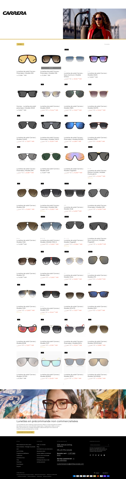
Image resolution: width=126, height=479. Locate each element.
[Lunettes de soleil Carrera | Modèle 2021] (99, 294)
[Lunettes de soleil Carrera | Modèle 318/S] (75, 94)
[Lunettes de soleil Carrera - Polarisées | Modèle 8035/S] (75, 125)
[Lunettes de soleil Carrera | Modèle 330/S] (51, 94)
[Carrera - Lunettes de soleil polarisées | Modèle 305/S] (27, 94)
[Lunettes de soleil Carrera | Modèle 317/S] (51, 394)
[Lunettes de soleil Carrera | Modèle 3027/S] (99, 94)
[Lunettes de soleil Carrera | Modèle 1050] (27, 226)
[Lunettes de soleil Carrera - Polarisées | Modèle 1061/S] (51, 125)
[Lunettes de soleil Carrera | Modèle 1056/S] (99, 394)
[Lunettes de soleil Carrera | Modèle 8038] (27, 329)
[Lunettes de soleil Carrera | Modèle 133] (27, 261)
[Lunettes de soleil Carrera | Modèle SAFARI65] (99, 362)
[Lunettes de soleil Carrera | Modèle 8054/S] (27, 394)
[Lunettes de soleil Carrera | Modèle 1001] (51, 294)
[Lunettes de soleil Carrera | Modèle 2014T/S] (75, 294)
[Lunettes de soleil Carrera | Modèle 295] (27, 193)
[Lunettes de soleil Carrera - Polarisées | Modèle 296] (51, 193)
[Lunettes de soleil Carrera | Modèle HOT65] (27, 362)
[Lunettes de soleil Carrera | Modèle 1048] (75, 193)
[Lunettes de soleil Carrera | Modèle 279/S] (99, 125)
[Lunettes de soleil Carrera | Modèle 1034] (51, 261)
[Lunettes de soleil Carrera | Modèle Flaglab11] (75, 226)
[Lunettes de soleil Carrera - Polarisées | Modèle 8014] (75, 329)
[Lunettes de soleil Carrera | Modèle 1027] (51, 329)
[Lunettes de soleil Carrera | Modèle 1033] (27, 294)
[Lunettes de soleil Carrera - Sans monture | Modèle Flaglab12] (99, 226)
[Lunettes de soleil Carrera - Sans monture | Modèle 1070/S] (75, 59)
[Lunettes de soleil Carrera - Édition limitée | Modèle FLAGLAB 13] (99, 157)
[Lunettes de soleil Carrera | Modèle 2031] (51, 157)
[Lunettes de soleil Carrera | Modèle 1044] (75, 261)
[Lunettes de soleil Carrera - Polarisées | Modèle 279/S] (75, 428)
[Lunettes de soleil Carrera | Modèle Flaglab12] (75, 157)
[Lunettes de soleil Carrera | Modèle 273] (99, 261)
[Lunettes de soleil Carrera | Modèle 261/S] (75, 362)
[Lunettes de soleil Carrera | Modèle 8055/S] (51, 362)
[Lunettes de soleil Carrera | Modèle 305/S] (99, 59)
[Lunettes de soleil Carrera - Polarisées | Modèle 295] (27, 59)
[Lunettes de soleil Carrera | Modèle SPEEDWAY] (99, 329)
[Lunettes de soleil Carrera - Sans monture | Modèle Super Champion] (27, 428)
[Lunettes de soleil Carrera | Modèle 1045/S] (27, 125)
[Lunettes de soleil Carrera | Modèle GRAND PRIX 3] (51, 226)
